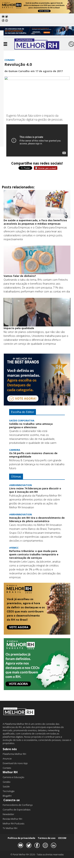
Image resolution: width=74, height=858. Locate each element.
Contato (7, 767)
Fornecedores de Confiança (18, 804)
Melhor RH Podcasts (13, 823)
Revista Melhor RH (12, 818)
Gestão (6, 781)
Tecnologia (8, 791)
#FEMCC (13, 547)
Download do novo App (15, 763)
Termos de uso (47, 838)
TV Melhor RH (10, 828)
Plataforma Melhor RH (14, 754)
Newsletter (8, 814)
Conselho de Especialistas (16, 809)
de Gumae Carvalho (17, 71)
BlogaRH (7, 795)
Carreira (14, 449)
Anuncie (7, 758)
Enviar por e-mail (47, 168)
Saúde (6, 786)
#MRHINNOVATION (20, 485)
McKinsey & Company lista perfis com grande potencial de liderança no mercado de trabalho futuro (36, 464)
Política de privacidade (21, 838)
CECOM (62, 838)
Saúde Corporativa (21, 420)
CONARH (9, 60)
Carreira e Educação (13, 777)
